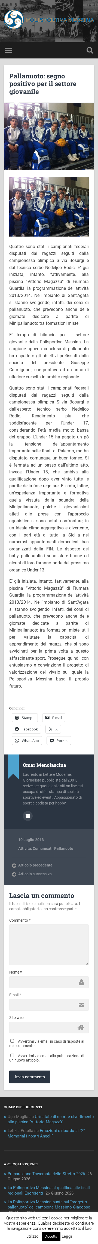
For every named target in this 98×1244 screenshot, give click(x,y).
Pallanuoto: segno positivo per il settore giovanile (42, 84)
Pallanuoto (63, 848)
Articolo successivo (35, 874)
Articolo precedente (35, 865)
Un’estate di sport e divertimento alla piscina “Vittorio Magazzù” (51, 1119)
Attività (24, 848)
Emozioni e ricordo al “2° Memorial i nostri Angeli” (46, 1133)
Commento (19, 920)
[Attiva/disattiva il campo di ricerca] (90, 50)
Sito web (16, 1017)
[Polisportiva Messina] (49, 21)
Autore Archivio (28, 816)
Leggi (67, 1236)
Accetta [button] (51, 1236)
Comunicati (43, 848)
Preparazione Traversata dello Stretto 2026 (46, 1173)
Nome (15, 972)
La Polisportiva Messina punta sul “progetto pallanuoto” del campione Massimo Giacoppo (49, 1204)
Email (15, 995)
